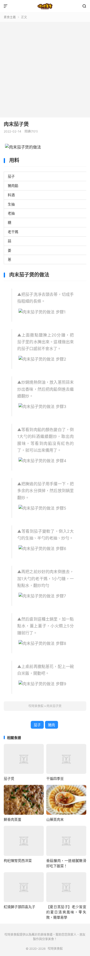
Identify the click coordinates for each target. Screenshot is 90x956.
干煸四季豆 (55, 778)
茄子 (37, 725)
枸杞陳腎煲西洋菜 (18, 860)
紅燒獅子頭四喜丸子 (19, 907)
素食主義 (10, 17)
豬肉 (51, 725)
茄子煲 (9, 778)
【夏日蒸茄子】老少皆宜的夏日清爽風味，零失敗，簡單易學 (66, 912)
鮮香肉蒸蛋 (12, 819)
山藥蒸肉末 (55, 819)
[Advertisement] (45, 70)
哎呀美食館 (45, 6)
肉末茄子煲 (16, 124)
